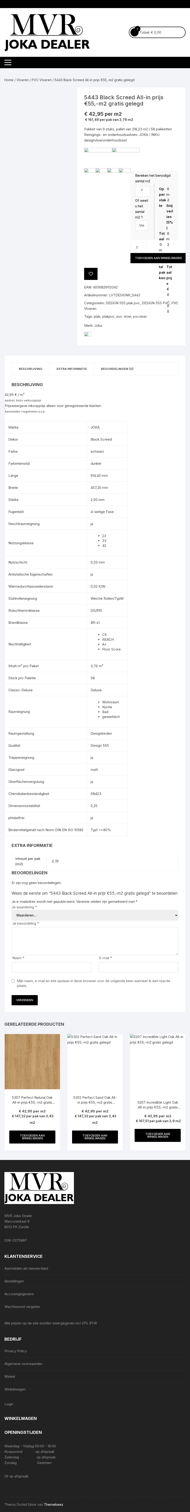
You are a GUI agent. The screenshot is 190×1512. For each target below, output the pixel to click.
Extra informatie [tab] (72, 369)
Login (8, 1404)
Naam (18, 958)
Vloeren (22, 80)
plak (97, 316)
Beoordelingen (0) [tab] (117, 369)
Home (8, 80)
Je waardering (24, 907)
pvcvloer (140, 316)
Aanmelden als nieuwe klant (26, 1268)
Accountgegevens (19, 1294)
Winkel (9, 1376)
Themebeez (53, 1504)
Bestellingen (14, 1281)
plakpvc (108, 316)
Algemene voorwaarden (23, 1363)
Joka (98, 325)
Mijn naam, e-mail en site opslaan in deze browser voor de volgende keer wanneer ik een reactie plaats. (93, 983)
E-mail (105, 958)
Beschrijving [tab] (30, 369)
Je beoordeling (25, 923)
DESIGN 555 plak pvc (123, 303)
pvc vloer (124, 316)
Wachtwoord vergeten (22, 1306)
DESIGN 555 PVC (156, 303)
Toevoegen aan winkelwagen (158, 258)
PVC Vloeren (42, 80)
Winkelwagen (15, 1389)
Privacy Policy (15, 1351)
